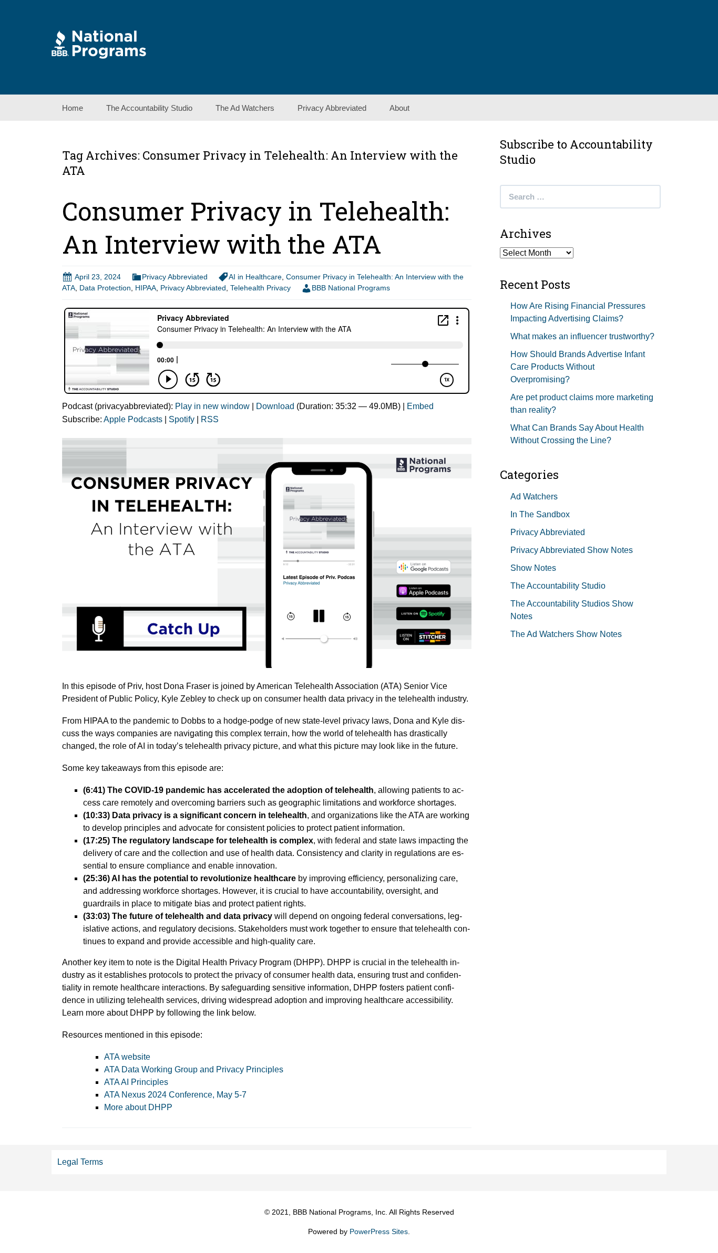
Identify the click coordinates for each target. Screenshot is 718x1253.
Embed (420, 406)
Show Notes (533, 567)
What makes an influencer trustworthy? (582, 336)
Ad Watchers (534, 496)
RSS (210, 419)
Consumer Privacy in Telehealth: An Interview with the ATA (255, 227)
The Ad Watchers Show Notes (566, 634)
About (399, 107)
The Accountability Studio (149, 107)
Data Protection (105, 288)
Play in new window (212, 406)
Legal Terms (80, 1161)
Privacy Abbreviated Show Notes (571, 550)
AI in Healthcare (255, 277)
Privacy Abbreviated (332, 107)
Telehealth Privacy (260, 288)
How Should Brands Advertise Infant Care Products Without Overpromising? (577, 367)
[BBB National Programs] (99, 43)
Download (275, 406)
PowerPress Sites (379, 1231)
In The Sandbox (540, 514)
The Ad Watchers (245, 107)
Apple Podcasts (133, 419)
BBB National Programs (351, 288)
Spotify (181, 419)
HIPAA (145, 288)
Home (72, 107)
